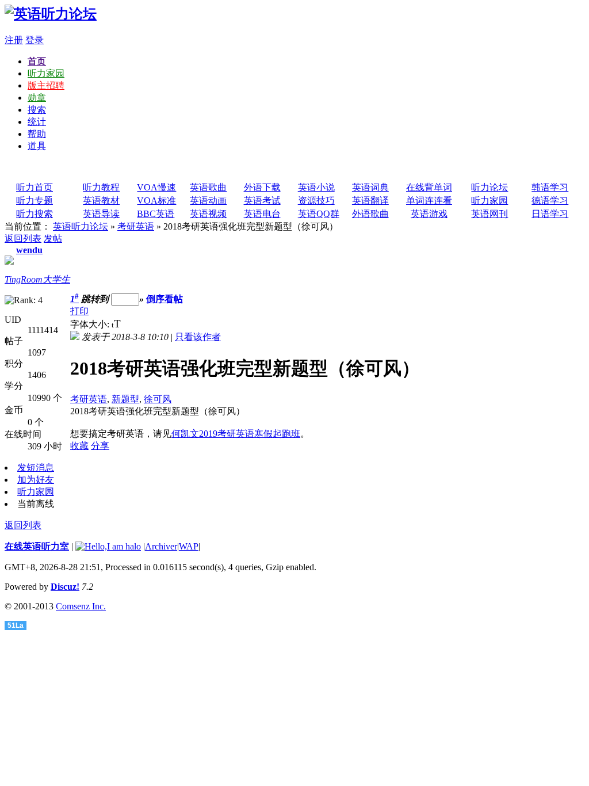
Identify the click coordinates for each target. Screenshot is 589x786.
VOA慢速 (156, 187)
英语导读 (101, 214)
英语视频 (208, 214)
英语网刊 (489, 214)
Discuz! (65, 587)
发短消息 (35, 467)
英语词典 (370, 187)
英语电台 (262, 214)
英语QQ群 (318, 214)
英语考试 (262, 200)
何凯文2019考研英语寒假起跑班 (235, 433)
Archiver (161, 546)
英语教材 (101, 200)
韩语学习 (549, 187)
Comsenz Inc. (81, 606)
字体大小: (91, 324)
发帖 (53, 238)
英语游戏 (429, 214)
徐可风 (157, 399)
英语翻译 (370, 200)
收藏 (79, 446)
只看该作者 (198, 337)
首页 (37, 61)
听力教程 (101, 187)
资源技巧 (316, 200)
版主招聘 (46, 85)
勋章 (37, 97)
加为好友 (35, 479)
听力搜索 (34, 214)
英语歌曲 (208, 187)
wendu (29, 250)
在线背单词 (429, 187)
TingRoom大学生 (37, 279)
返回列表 (23, 238)
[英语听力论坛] (51, 13)
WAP (188, 546)
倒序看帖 (164, 299)
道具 (37, 146)
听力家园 (46, 73)
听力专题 (34, 200)
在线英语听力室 (37, 546)
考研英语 (135, 226)
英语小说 (316, 187)
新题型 (125, 399)
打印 (79, 311)
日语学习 (549, 214)
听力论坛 (489, 187)
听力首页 (34, 187)
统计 (37, 122)
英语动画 (208, 200)
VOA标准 (156, 200)
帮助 (37, 134)
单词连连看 (429, 200)
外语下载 (262, 187)
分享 (100, 446)
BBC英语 (155, 214)
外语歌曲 (370, 214)
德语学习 (549, 200)
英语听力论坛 (80, 226)
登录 (34, 40)
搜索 (37, 110)
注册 (14, 40)
